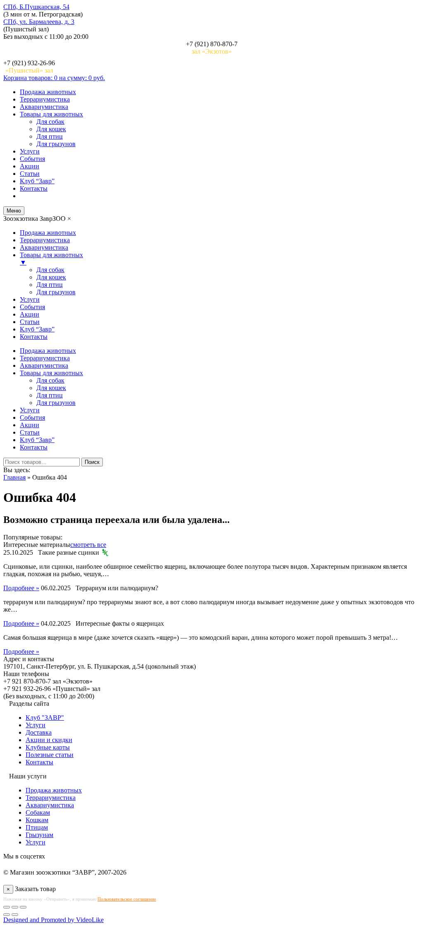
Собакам (38, 812)
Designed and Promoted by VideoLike (53, 919)
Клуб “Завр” (37, 180)
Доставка (39, 732)
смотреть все (88, 544)
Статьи (30, 173)
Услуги (30, 151)
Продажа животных (48, 91)
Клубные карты (48, 747)
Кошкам (37, 819)
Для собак (50, 121)
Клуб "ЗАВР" (45, 717)
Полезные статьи (50, 754)
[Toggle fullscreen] (15, 907)
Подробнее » (21, 587)
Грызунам (39, 834)
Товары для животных (51, 114)
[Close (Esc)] (6, 907)
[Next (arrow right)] (15, 914)
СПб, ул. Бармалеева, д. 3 (38, 21)
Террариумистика (45, 99)
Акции (29, 166)
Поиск (92, 462)
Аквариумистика (44, 106)
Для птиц (49, 136)
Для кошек (51, 128)
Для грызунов (56, 143)
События (32, 158)
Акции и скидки (49, 739)
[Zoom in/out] (23, 907)
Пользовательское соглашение (126, 898)
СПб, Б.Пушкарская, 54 (36, 6)
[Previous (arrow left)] (6, 914)
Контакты (34, 188)
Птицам (37, 827)
